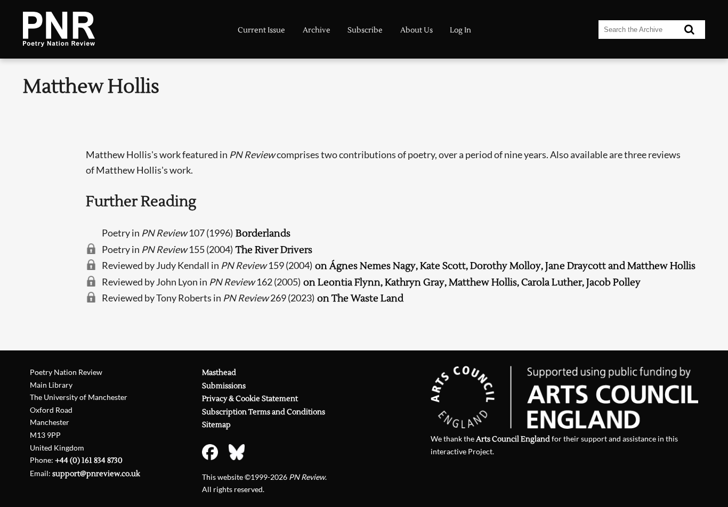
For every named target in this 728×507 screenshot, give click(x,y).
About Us (416, 30)
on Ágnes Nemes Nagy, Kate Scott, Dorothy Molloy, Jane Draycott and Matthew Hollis (505, 266)
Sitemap (216, 425)
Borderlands (263, 233)
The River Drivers (274, 250)
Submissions (224, 386)
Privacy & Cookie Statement (250, 399)
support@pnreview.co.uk (96, 474)
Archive (316, 30)
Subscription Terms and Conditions (263, 412)
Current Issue (261, 30)
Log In (460, 30)
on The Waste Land (360, 298)
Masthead (219, 372)
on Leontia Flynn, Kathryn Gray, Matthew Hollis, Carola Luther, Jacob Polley (472, 282)
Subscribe (365, 30)
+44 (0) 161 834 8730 (89, 460)
